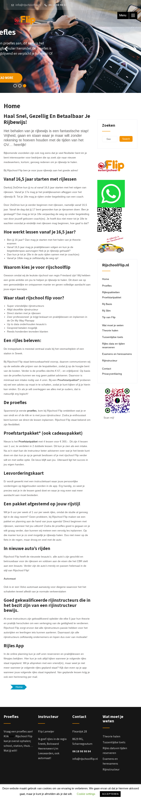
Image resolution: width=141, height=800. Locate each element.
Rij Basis (107, 304)
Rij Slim (106, 310)
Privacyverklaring (112, 373)
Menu (122, 15)
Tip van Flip (108, 317)
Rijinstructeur (109, 360)
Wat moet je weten (113, 325)
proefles (32, 410)
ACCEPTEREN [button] (110, 794)
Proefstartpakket (28, 441)
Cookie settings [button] (86, 793)
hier (11, 736)
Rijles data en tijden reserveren (113, 345)
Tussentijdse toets (112, 337)
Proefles (107, 285)
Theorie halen (110, 330)
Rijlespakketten (111, 292)
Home (105, 279)
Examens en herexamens (117, 353)
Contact (106, 368)
